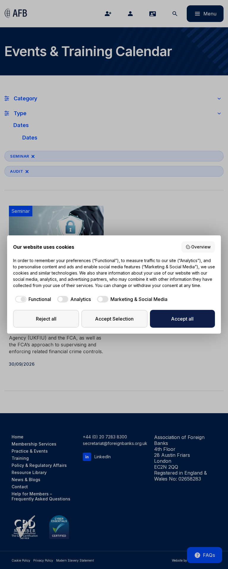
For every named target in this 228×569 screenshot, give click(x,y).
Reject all (46, 319)
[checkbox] (32, 299)
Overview (201, 246)
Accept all (182, 319)
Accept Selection (114, 319)
